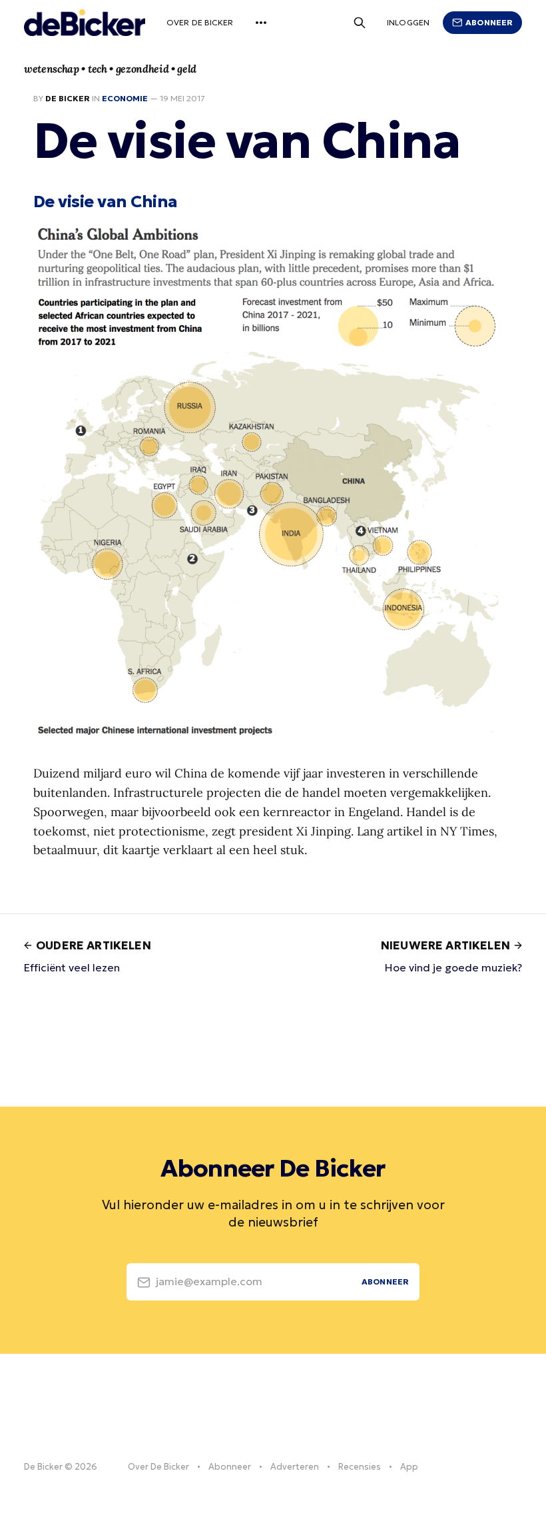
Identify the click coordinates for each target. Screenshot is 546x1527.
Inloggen (408, 22)
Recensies (359, 1466)
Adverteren (294, 1466)
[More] (261, 23)
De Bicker (67, 98)
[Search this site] (360, 23)
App (409, 1466)
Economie (125, 98)
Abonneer (489, 22)
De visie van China (105, 201)
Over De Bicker (200, 22)
